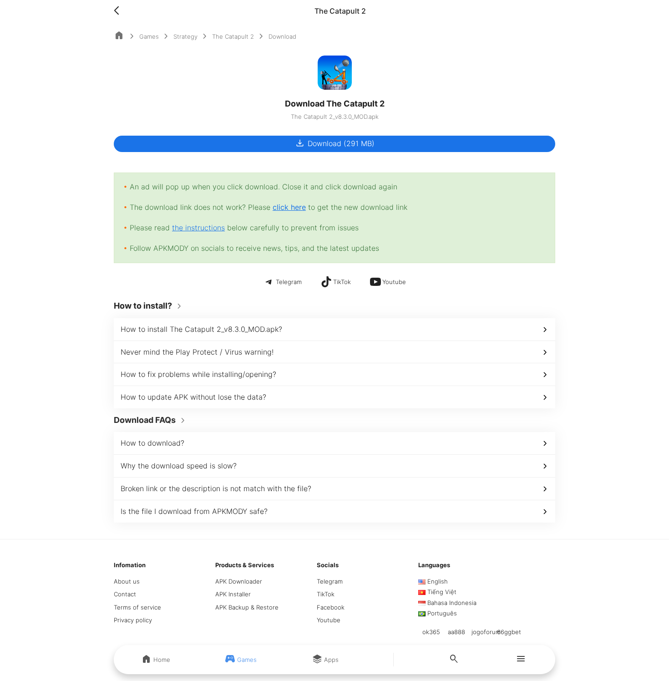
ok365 (431, 631)
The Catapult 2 (233, 36)
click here (289, 207)
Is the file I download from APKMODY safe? (194, 511)
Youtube (328, 620)
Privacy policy (133, 620)
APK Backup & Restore (247, 607)
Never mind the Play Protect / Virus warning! (197, 351)
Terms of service (137, 607)
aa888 (456, 631)
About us (127, 581)
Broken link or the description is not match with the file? (216, 488)
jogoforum (486, 631)
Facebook (331, 607)
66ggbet (509, 631)
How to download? (152, 442)
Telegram (330, 581)
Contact (125, 594)
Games (149, 36)
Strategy (185, 36)
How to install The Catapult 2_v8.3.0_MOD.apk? (201, 329)
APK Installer (233, 594)
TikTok (325, 594)
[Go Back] (119, 10)
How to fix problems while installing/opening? (198, 374)
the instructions (198, 227)
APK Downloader (238, 581)
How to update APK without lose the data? (193, 396)
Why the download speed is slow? (179, 465)
